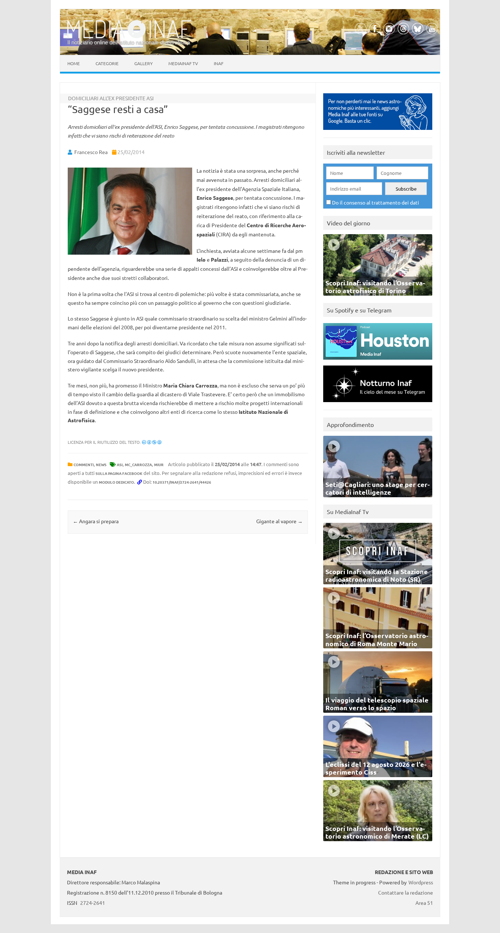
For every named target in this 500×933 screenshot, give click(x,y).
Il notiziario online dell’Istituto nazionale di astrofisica (128, 42)
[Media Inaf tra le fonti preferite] (377, 131)
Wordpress (420, 882)
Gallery (143, 63)
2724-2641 (92, 902)
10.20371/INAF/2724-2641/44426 (182, 482)
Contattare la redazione (405, 892)
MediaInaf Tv (183, 63)
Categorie (107, 63)
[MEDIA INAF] (129, 37)
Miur (159, 464)
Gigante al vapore (279, 521)
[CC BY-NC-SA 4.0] (151, 442)
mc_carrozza (138, 464)
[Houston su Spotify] (377, 361)
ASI (120, 464)
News (101, 464)
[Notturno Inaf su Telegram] (377, 404)
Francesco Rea (91, 152)
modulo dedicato (116, 482)
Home (73, 63)
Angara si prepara (96, 521)
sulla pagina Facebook (119, 473)
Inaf (218, 63)
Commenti (84, 464)
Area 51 (424, 902)
